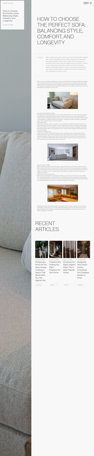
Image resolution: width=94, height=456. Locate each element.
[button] (91, 3)
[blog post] (41, 250)
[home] (7, 3)
